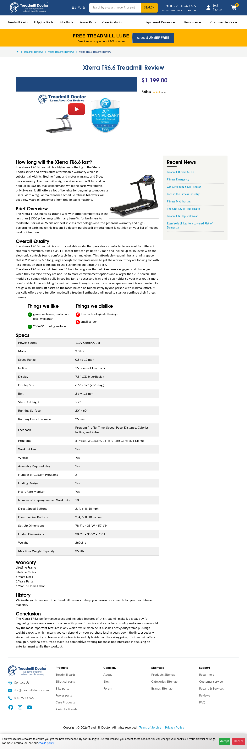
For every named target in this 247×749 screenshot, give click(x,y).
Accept (224, 741)
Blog (106, 681)
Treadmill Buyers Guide (180, 172)
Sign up (217, 9)
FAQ (202, 702)
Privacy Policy (174, 727)
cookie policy (46, 743)
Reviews (204, 695)
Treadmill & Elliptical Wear (182, 216)
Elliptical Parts (43, 22)
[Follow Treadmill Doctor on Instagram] (20, 707)
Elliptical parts (65, 681)
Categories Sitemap (164, 681)
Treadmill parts (65, 674)
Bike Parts (66, 22)
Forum (107, 688)
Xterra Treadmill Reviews (61, 52)
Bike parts (62, 688)
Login (216, 5)
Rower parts (64, 695)
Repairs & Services (211, 688)
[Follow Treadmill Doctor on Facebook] (11, 707)
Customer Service (222, 22)
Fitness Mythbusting (179, 201)
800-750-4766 (181, 6)
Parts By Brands (66, 709)
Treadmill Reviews (33, 52)
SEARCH (149, 7)
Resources (191, 22)
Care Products (112, 22)
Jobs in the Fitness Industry (183, 194)
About (107, 674)
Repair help (206, 674)
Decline (239, 741)
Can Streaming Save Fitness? (184, 187)
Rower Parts (88, 22)
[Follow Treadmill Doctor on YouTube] (29, 707)
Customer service (211, 681)
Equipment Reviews (158, 22)
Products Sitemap (163, 674)
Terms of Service (150, 727)
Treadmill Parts (18, 22)
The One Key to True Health (183, 209)
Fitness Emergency (178, 179)
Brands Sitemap (162, 688)
